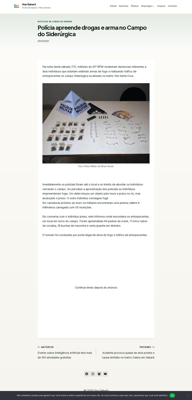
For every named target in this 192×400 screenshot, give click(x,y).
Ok (172, 395)
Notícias (123, 6)
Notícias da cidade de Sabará (55, 21)
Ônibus (135, 6)
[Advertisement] (96, 263)
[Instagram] (93, 374)
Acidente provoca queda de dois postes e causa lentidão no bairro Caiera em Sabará (128, 352)
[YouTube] (105, 374)
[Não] (188, 395)
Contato (172, 6)
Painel (113, 6)
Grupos (161, 6)
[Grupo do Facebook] (99, 374)
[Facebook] (86, 374)
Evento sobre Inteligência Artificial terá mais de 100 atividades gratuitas (65, 352)
